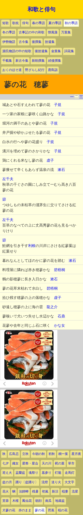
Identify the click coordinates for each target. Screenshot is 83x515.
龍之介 (52, 307)
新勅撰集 (38, 60)
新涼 (55, 491)
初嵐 (45, 491)
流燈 (45, 482)
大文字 (69, 482)
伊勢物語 (8, 42)
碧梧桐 (59, 270)
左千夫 (7, 179)
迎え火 (7, 472)
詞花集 (69, 51)
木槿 (15, 500)
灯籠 (58, 472)
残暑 (35, 491)
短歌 (5, 23)
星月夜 (76, 454)
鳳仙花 (27, 500)
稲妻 (65, 491)
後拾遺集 (41, 51)
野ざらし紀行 (34, 70)
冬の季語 (8, 32)
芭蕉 (51, 510)
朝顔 (38, 500)
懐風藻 (53, 32)
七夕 (5, 463)
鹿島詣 (53, 70)
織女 (15, 463)
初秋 (51, 454)
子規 (57, 105)
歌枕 (15, 23)
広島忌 (14, 454)
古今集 (23, 42)
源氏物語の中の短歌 (16, 51)
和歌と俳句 (42, 9)
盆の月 (7, 482)
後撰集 (37, 42)
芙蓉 (5, 500)
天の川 (46, 463)
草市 (71, 463)
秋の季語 (71, 23)
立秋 (25, 454)
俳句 (25, 23)
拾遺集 (50, 42)
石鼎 (61, 316)
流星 (75, 491)
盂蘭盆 (20, 472)
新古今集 (21, 60)
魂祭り (33, 472)
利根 (32, 246)
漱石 (61, 170)
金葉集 (56, 51)
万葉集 (66, 32)
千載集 (7, 60)
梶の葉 (60, 463)
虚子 (50, 160)
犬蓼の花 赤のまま (16, 510)
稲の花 (63, 510)
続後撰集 (54, 60)
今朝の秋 (38, 454)
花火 (5, 491)
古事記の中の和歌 (31, 32)
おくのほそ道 (12, 70)
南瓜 (48, 500)
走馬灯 (69, 472)
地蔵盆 (60, 500)
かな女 (59, 325)
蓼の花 (39, 510)
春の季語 (38, 23)
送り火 (56, 482)
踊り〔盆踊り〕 (26, 482)
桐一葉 (63, 454)
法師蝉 (24, 491)
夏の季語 (54, 23)
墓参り (46, 472)
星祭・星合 (30, 463)
